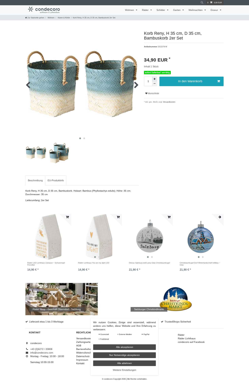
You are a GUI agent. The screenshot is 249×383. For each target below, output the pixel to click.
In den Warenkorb (190, 81)
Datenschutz (83, 356)
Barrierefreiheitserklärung (89, 349)
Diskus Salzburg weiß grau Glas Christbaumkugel (149, 263)
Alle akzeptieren (124, 347)
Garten (177, 10)
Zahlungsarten (84, 342)
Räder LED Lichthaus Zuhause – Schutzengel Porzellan (46, 264)
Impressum (82, 359)
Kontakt (80, 363)
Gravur (215, 10)
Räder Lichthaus (186, 338)
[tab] (35, 180)
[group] (48, 237)
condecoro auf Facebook (191, 342)
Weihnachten (196, 10)
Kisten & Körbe (63, 18)
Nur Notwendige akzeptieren (124, 355)
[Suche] (202, 2)
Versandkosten (168, 102)
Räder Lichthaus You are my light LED (93, 263)
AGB (78, 345)
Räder (145, 10)
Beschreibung (35, 180)
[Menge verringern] (154, 83)
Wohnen (130, 10)
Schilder (161, 10)
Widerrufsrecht (84, 352)
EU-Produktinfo (56, 180)
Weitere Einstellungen (124, 370)
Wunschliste (153, 93)
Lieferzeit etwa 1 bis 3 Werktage (46, 321)
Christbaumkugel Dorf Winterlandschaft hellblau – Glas (200, 264)
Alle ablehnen (124, 363)
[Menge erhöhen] (154, 79)
